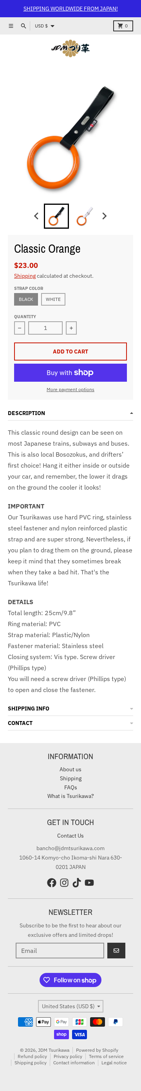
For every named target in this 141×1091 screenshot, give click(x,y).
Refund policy (32, 1056)
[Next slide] (104, 216)
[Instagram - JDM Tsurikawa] (64, 882)
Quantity (25, 316)
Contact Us (70, 835)
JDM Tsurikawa (53, 1050)
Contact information (74, 1063)
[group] (56, 216)
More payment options (70, 389)
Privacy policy (68, 1056)
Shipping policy (30, 1063)
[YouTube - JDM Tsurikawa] (89, 882)
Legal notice (114, 1063)
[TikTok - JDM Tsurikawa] (76, 882)
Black (26, 299)
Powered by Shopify (97, 1050)
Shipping (25, 275)
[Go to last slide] (36, 216)
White (53, 299)
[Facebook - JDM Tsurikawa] (51, 882)
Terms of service (106, 1056)
